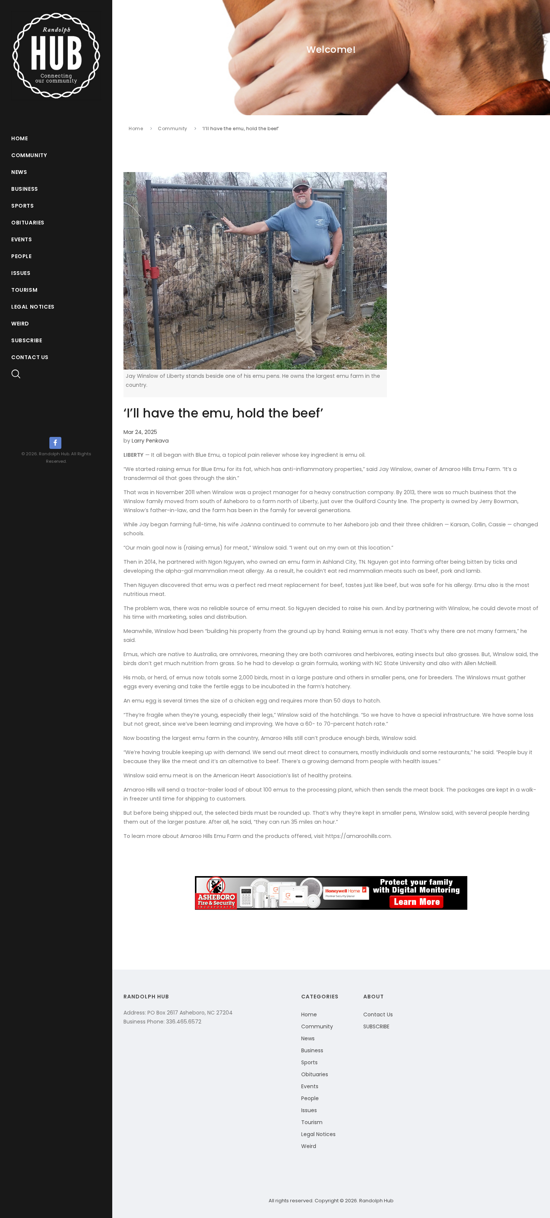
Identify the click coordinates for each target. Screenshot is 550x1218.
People (21, 256)
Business (24, 189)
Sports (22, 205)
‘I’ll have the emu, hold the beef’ (240, 128)
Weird (20, 323)
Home (19, 138)
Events (21, 239)
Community (29, 155)
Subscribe (26, 340)
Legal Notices (33, 306)
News (19, 172)
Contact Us (30, 357)
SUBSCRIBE (376, 1026)
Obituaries (28, 222)
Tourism (24, 290)
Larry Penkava (150, 440)
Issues (21, 273)
